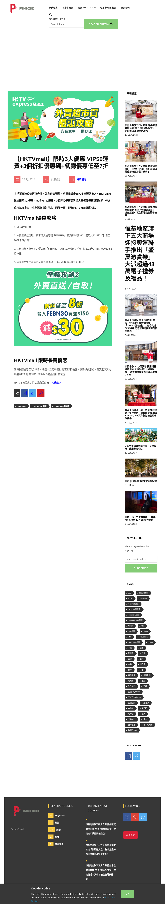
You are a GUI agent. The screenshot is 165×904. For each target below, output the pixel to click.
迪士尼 (130, 714)
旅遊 (54, 822)
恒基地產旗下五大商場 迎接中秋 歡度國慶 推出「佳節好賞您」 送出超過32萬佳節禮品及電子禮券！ (101, 872)
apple (130, 598)
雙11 (145, 719)
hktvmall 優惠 (40, 406)
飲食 (54, 836)
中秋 (130, 648)
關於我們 (125, 7)
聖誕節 (146, 703)
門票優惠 (131, 719)
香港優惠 (56, 844)
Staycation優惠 (134, 642)
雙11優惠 (131, 725)
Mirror (130, 626)
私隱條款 (130, 835)
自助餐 (130, 708)
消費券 (130, 681)
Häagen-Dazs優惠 (135, 620)
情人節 (142, 664)
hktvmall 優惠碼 (62, 406)
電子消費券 (148, 725)
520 (129, 593)
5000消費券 (143, 593)
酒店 (143, 714)
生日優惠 (131, 686)
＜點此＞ (56, 382)
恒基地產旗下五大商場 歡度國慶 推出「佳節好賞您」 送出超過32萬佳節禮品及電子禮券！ (101, 849)
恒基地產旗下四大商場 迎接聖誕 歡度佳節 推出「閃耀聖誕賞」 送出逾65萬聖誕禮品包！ (101, 829)
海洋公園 (146, 675)
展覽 (141, 659)
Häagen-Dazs (133, 615)
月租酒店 (131, 675)
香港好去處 (132, 730)
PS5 (129, 637)
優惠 (141, 648)
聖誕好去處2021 (134, 697)
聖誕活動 (131, 703)
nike (142, 626)
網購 (55, 829)
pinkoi (145, 631)
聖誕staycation (134, 692)
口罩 (143, 653)
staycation (144, 637)
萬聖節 (144, 708)
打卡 (130, 670)
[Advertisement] (82, 58)
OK (127, 894)
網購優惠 (53, 7)
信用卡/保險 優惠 (108, 7)
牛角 (143, 681)
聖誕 (145, 686)
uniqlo (150, 642)
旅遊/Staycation (87, 7)
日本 (141, 670)
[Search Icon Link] (50, 15)
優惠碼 (130, 653)
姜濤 (130, 659)
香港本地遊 (67, 7)
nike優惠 (131, 631)
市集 (130, 664)
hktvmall (22, 406)
